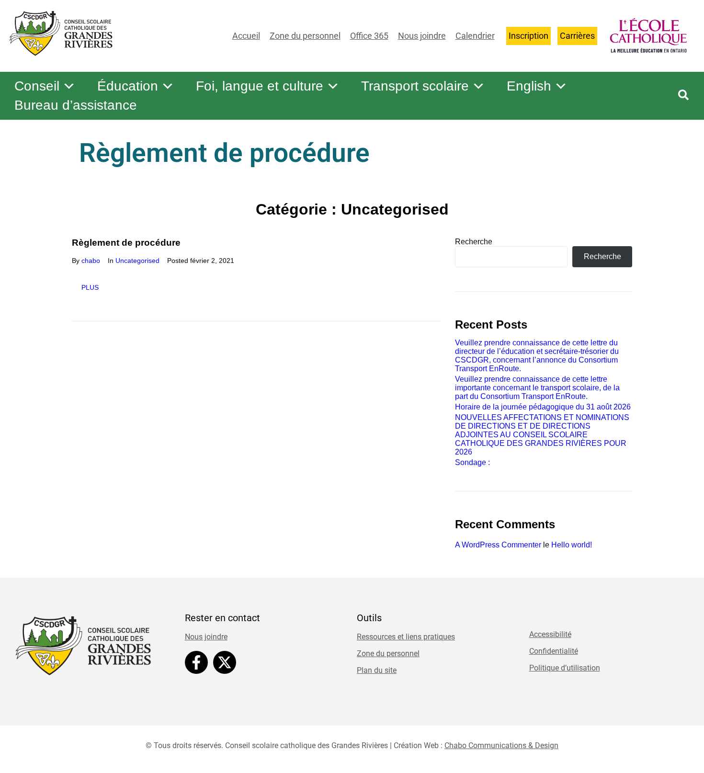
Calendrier (475, 36)
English (529, 86)
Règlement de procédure (126, 243)
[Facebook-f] (196, 662)
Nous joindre (422, 36)
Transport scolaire (415, 86)
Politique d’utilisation (564, 667)
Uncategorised (137, 260)
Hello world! (571, 545)
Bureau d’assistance (75, 105)
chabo (90, 260)
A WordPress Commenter (498, 545)
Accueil (246, 36)
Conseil (36, 86)
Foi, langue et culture (259, 86)
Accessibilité (550, 634)
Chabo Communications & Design (501, 745)
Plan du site (377, 670)
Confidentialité (553, 651)
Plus (90, 287)
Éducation (127, 86)
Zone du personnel (305, 36)
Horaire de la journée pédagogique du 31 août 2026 (543, 407)
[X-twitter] (224, 662)
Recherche (473, 242)
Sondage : (472, 462)
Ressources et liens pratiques (406, 636)
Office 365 (369, 36)
